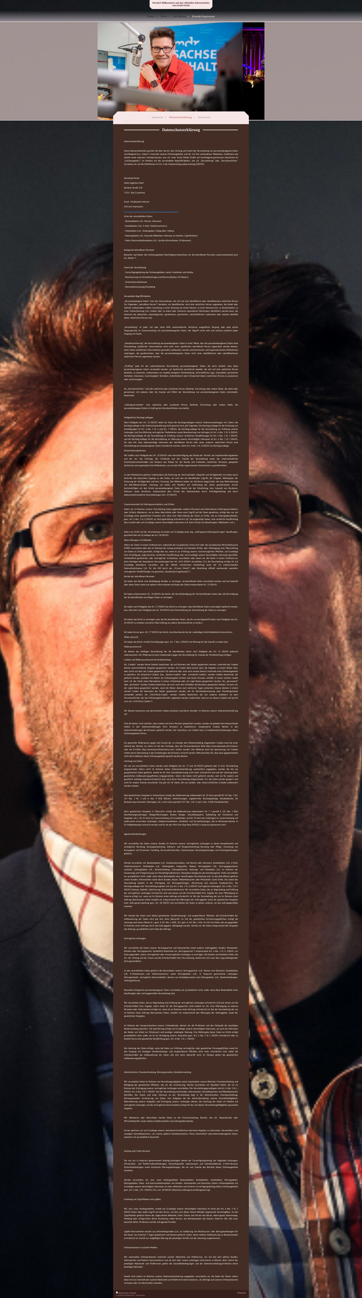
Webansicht (241, 1292)
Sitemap (133, 1293)
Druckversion (123, 1293)
